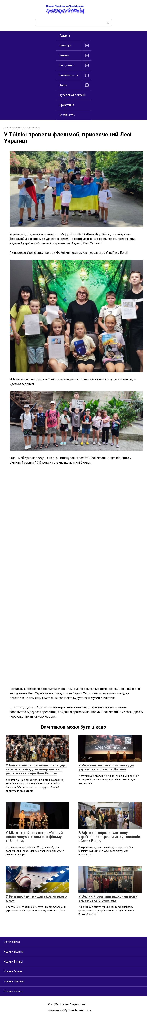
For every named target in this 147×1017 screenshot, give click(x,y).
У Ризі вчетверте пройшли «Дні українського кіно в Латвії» (106, 767)
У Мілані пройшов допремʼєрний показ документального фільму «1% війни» (34, 836)
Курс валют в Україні (73, 95)
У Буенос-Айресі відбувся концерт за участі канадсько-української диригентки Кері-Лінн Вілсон (36, 769)
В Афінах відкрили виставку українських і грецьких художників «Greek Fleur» (109, 836)
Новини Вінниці (13, 961)
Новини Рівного (13, 991)
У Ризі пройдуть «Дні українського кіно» (36, 898)
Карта (63, 85)
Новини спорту (69, 75)
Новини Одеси (13, 971)
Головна (65, 35)
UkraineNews (12, 941)
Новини (64, 55)
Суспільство (67, 114)
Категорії (65, 45)
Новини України (14, 951)
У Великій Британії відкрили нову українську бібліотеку (107, 898)
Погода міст (67, 65)
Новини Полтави (14, 981)
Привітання (67, 105)
